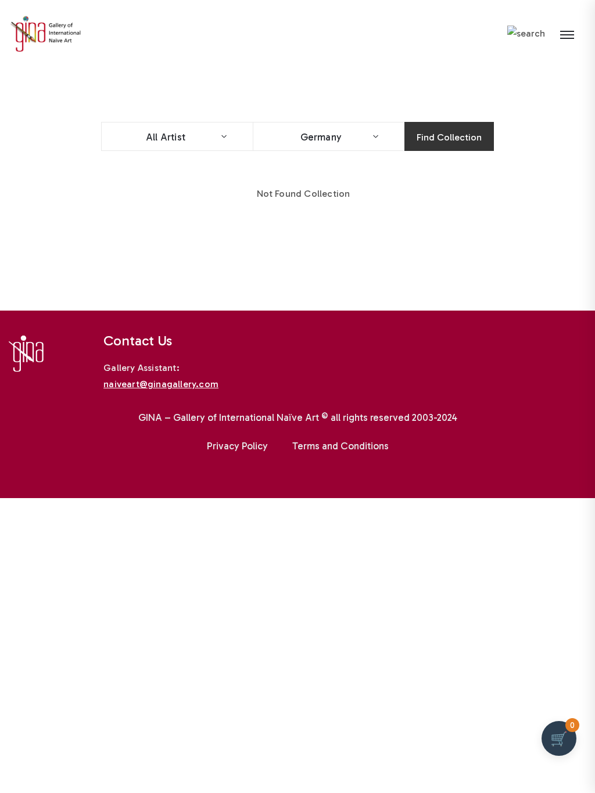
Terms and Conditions (340, 446)
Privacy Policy (237, 446)
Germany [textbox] (317, 137)
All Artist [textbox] (165, 137)
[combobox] (177, 136)
